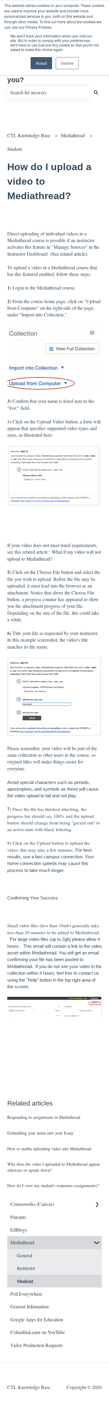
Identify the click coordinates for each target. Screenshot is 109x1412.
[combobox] (48, 92)
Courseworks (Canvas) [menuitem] (32, 1204)
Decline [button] (67, 63)
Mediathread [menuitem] (22, 1242)
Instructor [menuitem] (26, 1268)
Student (14, 149)
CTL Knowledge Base (28, 135)
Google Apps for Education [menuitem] (36, 1319)
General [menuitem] (24, 1255)
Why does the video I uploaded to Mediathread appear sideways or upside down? (53, 1167)
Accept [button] (41, 63)
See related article (68, 254)
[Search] (96, 92)
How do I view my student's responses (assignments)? (53, 1185)
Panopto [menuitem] (18, 1217)
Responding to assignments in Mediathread (43, 1117)
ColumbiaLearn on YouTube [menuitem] (37, 1332)
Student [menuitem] (25, 1281)
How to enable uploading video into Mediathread (49, 1148)
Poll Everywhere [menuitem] (26, 1294)
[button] (97, 1204)
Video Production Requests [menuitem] (36, 1345)
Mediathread (73, 135)
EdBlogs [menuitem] (18, 1229)
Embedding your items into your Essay (40, 1133)
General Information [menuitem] (29, 1306)
